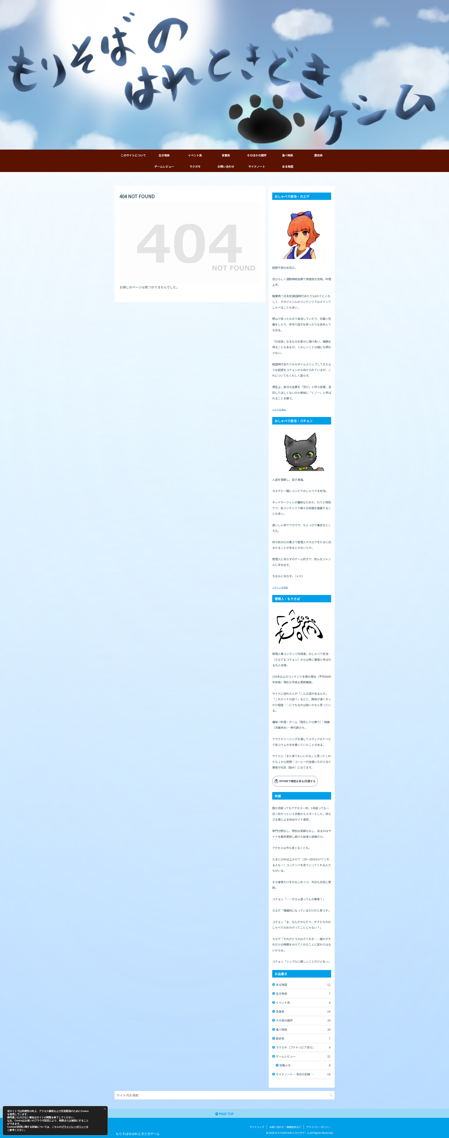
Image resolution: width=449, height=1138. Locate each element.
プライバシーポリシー (318, 1127)
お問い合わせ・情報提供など (285, 1127)
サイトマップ (256, 1127)
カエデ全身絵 (279, 409)
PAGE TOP (226, 1113)
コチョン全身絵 (280, 587)
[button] (331, 1095)
